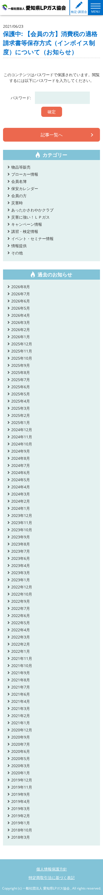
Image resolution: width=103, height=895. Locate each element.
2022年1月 (20, 651)
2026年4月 (20, 315)
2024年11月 (21, 436)
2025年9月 (20, 365)
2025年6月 (20, 386)
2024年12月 (21, 429)
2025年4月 (20, 401)
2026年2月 (20, 329)
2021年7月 (20, 687)
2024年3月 (20, 494)
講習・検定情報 (24, 231)
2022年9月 (20, 601)
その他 (17, 252)
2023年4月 (20, 565)
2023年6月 (20, 558)
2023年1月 (20, 579)
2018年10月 (21, 830)
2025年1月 (20, 422)
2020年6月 (20, 751)
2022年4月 (20, 629)
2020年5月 (20, 758)
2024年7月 (20, 465)
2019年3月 (20, 808)
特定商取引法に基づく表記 (52, 877)
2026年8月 (20, 286)
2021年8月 (20, 679)
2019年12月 (21, 780)
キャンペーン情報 (26, 224)
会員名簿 (19, 181)
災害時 (17, 202)
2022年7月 (20, 608)
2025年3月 (20, 408)
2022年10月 (21, 594)
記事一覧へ (52, 135)
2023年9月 (20, 536)
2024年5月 (20, 479)
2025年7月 (20, 379)
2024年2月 (20, 501)
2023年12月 (21, 515)
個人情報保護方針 (51, 869)
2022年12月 (21, 587)
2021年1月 (20, 722)
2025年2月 (20, 415)
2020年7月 (20, 744)
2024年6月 (20, 472)
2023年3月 (20, 572)
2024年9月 (20, 451)
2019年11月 (21, 787)
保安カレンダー (24, 188)
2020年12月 (21, 729)
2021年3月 (20, 708)
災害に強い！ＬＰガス (30, 217)
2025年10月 (21, 358)
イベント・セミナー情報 (32, 238)
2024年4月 (20, 486)
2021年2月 (20, 715)
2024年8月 (20, 458)
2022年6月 (20, 615)
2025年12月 (21, 343)
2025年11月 (21, 351)
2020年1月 (20, 772)
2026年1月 (20, 336)
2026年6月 (20, 301)
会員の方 (19, 195)
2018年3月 (20, 837)
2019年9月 (20, 794)
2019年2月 (20, 815)
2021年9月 (20, 672)
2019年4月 (20, 801)
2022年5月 (20, 622)
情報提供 (19, 245)
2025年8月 (20, 372)
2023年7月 (20, 551)
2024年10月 (21, 444)
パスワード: (21, 97)
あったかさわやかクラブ (32, 210)
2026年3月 (20, 322)
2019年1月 (20, 822)
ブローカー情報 (24, 174)
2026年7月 (20, 293)
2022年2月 (20, 644)
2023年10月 (21, 529)
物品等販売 (20, 167)
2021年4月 (20, 701)
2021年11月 (21, 658)
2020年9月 (20, 737)
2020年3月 (20, 765)
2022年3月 (20, 637)
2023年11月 (21, 522)
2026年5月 (20, 308)
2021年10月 (21, 665)
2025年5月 (20, 393)
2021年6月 (20, 694)
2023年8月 (20, 544)
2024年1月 (20, 508)
